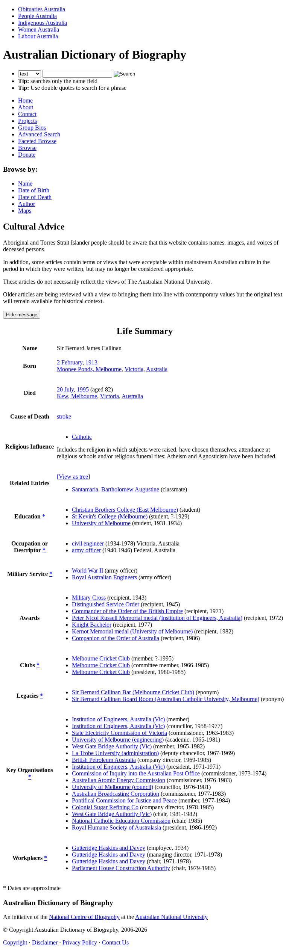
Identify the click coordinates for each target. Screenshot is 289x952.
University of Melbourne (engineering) (118, 739)
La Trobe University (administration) (115, 753)
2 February (69, 362)
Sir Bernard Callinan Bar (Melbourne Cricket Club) (133, 692)
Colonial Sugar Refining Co (105, 807)
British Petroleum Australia (104, 760)
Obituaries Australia (41, 9)
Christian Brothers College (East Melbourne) (125, 509)
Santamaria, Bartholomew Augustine (115, 489)
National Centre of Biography (84, 917)
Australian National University (171, 917)
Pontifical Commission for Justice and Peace (124, 800)
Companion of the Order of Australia (115, 638)
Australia (156, 369)
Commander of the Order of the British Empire (127, 611)
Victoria (134, 369)
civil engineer (88, 543)
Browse (27, 148)
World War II (87, 570)
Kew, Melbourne (77, 396)
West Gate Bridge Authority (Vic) (112, 746)
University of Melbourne (101, 523)
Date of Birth (33, 190)
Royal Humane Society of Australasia (116, 827)
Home (25, 100)
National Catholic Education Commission (121, 821)
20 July (65, 389)
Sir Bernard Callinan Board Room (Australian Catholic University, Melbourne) (165, 699)
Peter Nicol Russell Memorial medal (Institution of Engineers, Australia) (157, 618)
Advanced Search (39, 134)
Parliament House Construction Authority (121, 868)
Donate (26, 154)
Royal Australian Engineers (104, 577)
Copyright (15, 942)
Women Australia (38, 29)
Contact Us (115, 942)
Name (25, 183)
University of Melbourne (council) (112, 787)
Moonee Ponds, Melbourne (89, 369)
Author (26, 204)
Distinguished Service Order (105, 604)
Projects (27, 121)
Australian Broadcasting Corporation (115, 793)
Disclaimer (45, 942)
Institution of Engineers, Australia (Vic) (118, 719)
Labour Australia (38, 36)
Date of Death (35, 197)
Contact (27, 114)
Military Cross (89, 597)
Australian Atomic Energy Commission (118, 780)
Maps (24, 210)
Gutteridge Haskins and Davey (108, 848)
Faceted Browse (37, 141)
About (25, 107)
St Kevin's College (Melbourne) (110, 516)
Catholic (82, 437)
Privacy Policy (79, 942)
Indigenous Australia (42, 23)
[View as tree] (73, 476)
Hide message (21, 314)
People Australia (37, 16)
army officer (86, 550)
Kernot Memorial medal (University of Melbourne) (132, 631)
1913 (91, 362)
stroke (64, 416)
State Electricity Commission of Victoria (119, 733)
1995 (83, 389)
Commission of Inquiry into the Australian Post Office (136, 773)
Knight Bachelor (91, 624)
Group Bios (32, 127)
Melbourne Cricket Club (101, 658)
